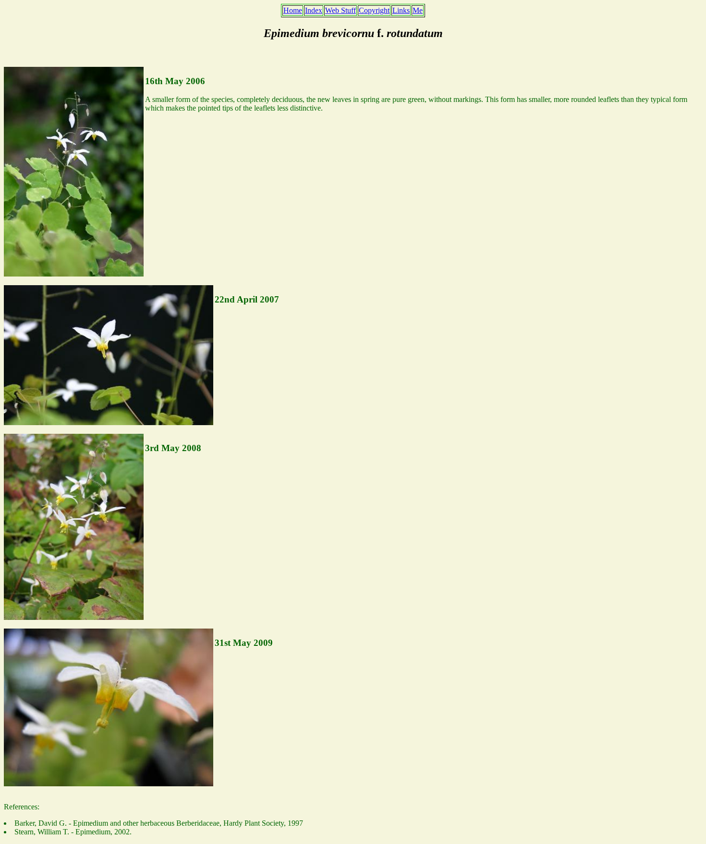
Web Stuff (340, 10)
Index (313, 10)
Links (401, 10)
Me (418, 10)
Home (292, 10)
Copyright (374, 10)
